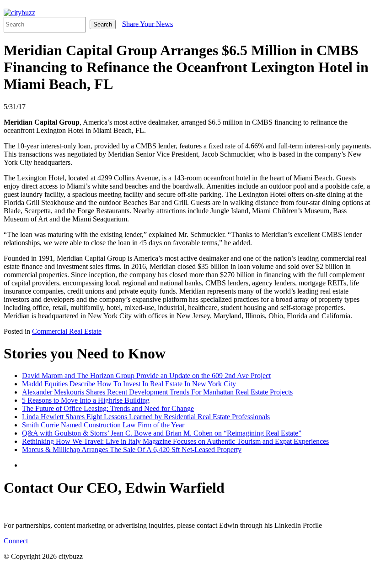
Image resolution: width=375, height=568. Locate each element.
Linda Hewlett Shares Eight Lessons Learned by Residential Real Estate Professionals (146, 417)
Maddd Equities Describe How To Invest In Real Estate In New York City (129, 384)
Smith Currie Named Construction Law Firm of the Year (103, 425)
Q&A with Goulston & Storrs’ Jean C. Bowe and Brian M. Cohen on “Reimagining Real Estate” (161, 433)
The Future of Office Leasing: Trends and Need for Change (108, 408)
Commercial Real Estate (67, 331)
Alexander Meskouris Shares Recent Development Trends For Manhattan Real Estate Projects (157, 392)
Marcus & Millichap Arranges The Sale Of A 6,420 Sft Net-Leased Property (131, 449)
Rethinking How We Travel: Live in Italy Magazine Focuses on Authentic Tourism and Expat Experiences (175, 441)
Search (102, 24)
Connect (16, 541)
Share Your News (147, 23)
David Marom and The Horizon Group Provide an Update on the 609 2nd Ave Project (146, 375)
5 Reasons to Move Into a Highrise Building (86, 400)
